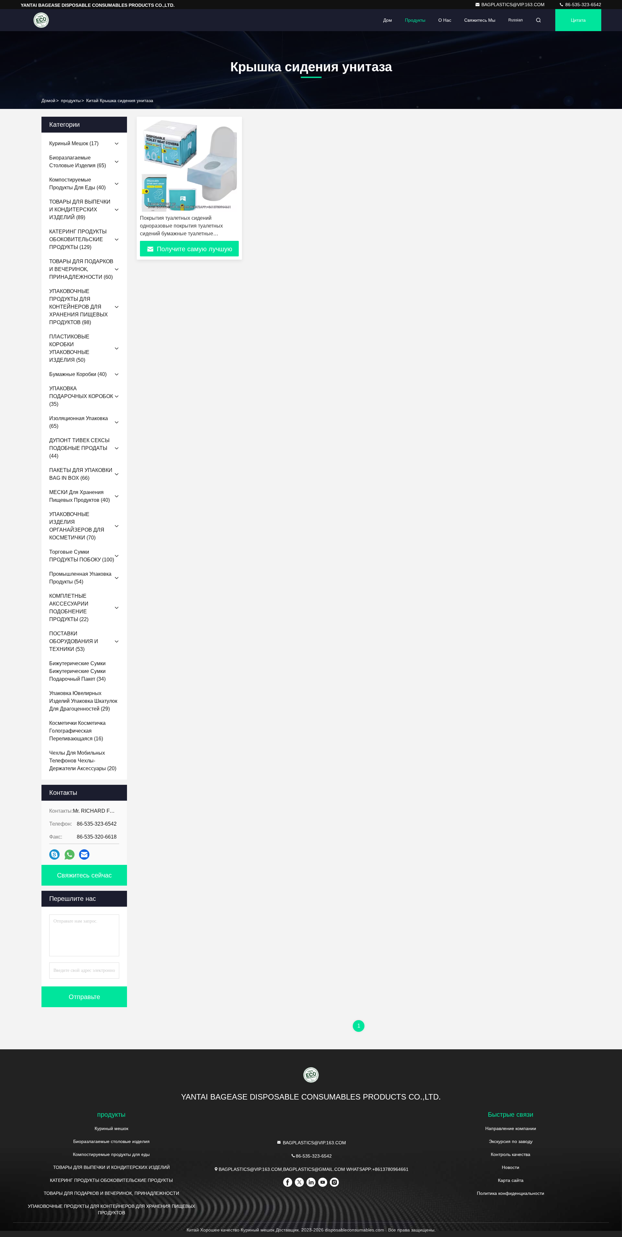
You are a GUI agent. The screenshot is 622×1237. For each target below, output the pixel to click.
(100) (81, 555)
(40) (77, 183)
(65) (77, 161)
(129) (78, 239)
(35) (81, 396)
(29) (83, 701)
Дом (387, 20)
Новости (510, 1167)
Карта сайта (511, 1180)
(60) (81, 269)
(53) (73, 641)
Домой (48, 100)
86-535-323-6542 (582, 4)
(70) (76, 526)
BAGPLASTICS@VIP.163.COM (513, 4)
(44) (79, 448)
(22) (68, 607)
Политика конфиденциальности (510, 1193)
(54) (80, 577)
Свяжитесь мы (479, 20)
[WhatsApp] (69, 854)
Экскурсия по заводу (511, 1141)
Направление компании (510, 1128)
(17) (73, 143)
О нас (444, 20)
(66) (80, 474)
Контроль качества (510, 1154)
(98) (78, 307)
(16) (77, 730)
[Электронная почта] (84, 854)
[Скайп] (54, 854)
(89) (79, 209)
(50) (69, 348)
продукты (71, 100)
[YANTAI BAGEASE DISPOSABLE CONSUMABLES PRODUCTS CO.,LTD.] (41, 20)
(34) (77, 671)
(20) (82, 760)
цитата (578, 20)
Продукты (415, 20)
